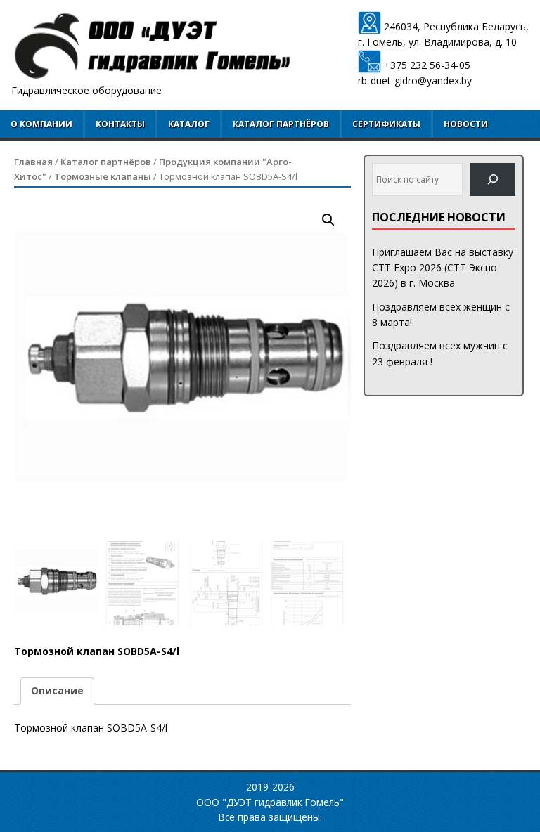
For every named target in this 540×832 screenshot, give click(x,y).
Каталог (189, 124)
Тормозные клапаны (102, 176)
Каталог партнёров (281, 124)
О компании (41, 124)
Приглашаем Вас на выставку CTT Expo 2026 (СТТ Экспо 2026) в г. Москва (442, 267)
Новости (466, 124)
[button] (328, 220)
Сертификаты (386, 124)
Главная (33, 161)
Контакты (120, 124)
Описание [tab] (57, 690)
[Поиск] (492, 179)
